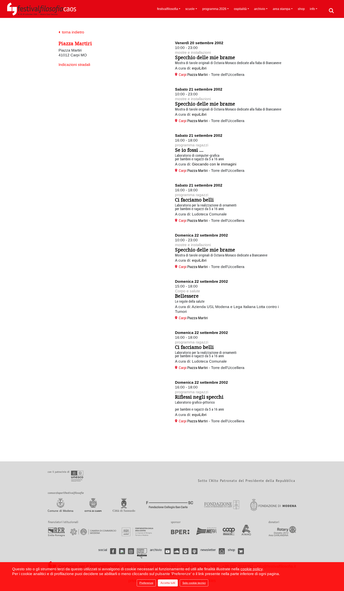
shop (301, 9)
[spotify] (186, 551)
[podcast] (194, 551)
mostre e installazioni (193, 52)
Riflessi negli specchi (199, 396)
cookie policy (251, 569)
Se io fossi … (189, 150)
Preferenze (146, 582)
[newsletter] (222, 551)
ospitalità (240, 9)
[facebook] (113, 551)
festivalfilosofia (167, 9)
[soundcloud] (177, 551)
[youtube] (168, 551)
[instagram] (131, 551)
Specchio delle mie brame (205, 57)
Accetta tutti (167, 582)
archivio (259, 9)
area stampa (281, 9)
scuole (190, 9)
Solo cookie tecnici (194, 582)
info (312, 9)
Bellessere (187, 296)
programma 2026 (214, 9)
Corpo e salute (187, 291)
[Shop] (241, 551)
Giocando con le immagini (214, 164)
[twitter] (122, 551)
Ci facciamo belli (194, 199)
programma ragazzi (191, 145)
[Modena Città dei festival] (142, 553)
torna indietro (72, 32)
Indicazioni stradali (74, 65)
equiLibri (199, 68)
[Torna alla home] (41, 9)
